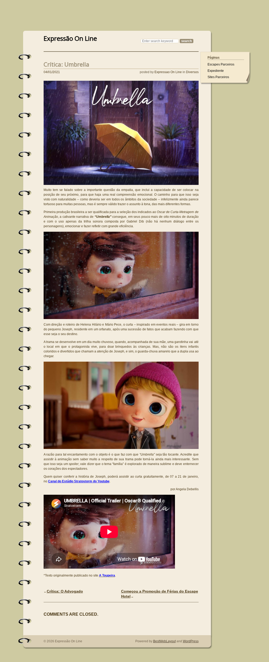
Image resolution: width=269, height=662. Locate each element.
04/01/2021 (52, 72)
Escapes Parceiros (221, 64)
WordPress (191, 641)
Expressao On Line (168, 72)
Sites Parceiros (218, 77)
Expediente (216, 71)
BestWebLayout (164, 641)
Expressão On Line (70, 38)
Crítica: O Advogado (65, 591)
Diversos (192, 72)
